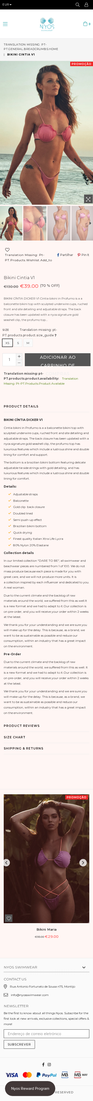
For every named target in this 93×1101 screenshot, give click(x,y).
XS (7, 343)
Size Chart (15, 737)
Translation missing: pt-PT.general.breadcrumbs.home (31, 47)
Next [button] (83, 862)
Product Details (21, 406)
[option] (35, 223)
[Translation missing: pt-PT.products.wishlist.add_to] (8, 918)
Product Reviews (22, 726)
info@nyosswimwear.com (30, 995)
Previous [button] (6, 862)
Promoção (82, 64)
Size (29, 332)
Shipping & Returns (23, 748)
